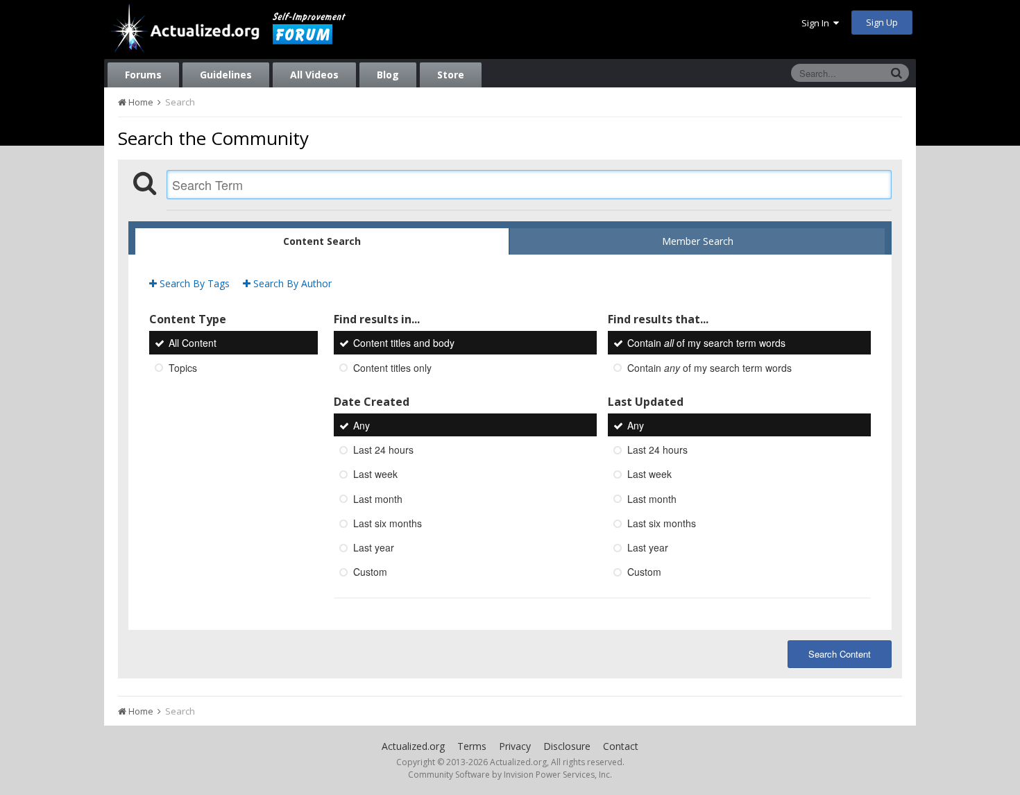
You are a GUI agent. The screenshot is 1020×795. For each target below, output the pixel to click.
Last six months (387, 523)
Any (361, 425)
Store (450, 74)
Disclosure (566, 746)
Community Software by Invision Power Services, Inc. (510, 774)
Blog (388, 74)
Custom (370, 572)
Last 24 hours (383, 449)
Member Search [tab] (697, 241)
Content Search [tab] (322, 241)
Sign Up (882, 22)
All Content (192, 343)
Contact (620, 746)
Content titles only (392, 368)
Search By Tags (193, 283)
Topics (183, 368)
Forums (143, 74)
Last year (373, 547)
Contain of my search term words (706, 343)
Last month (377, 499)
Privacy (515, 746)
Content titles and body (403, 343)
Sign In (817, 23)
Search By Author (291, 283)
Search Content (839, 653)
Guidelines (226, 74)
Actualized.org (413, 746)
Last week (375, 474)
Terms (471, 746)
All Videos (314, 74)
